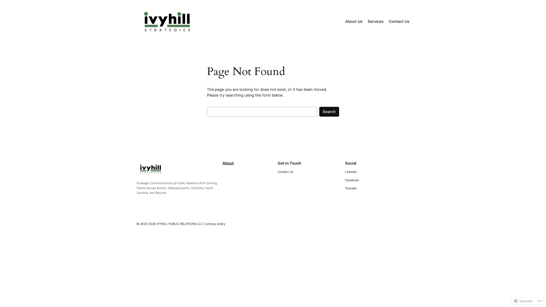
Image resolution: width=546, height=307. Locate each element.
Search (329, 111)
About (228, 163)
